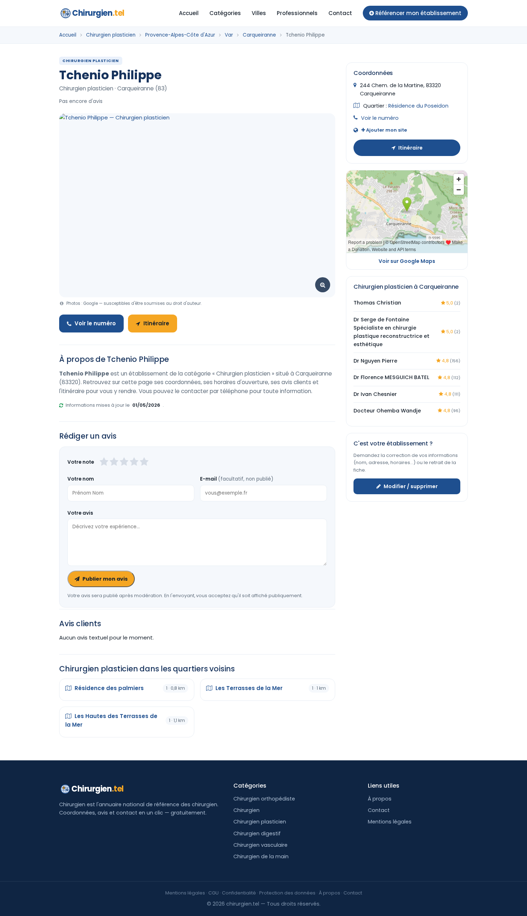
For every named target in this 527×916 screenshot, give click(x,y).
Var (229, 35)
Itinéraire (156, 323)
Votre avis (80, 513)
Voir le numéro (95, 323)
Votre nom (80, 479)
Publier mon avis (105, 578)
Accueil (189, 13)
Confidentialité (239, 892)
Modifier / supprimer (411, 486)
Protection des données (287, 892)
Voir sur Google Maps (407, 261)
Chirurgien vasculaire (260, 845)
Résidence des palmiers (108, 688)
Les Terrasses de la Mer (248, 688)
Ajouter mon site (386, 129)
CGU (213, 892)
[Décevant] (104, 462)
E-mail (236, 479)
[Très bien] (134, 462)
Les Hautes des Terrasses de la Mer (111, 720)
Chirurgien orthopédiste (264, 798)
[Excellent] (144, 462)
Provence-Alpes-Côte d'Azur (180, 35)
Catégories (225, 13)
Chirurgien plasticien (111, 35)
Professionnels (297, 13)
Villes (259, 13)
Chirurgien (98, 13)
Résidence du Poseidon (418, 105)
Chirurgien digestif (257, 833)
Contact (340, 13)
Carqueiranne (259, 35)
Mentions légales (390, 821)
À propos (379, 798)
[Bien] (124, 462)
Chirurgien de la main (261, 856)
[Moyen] (114, 462)
